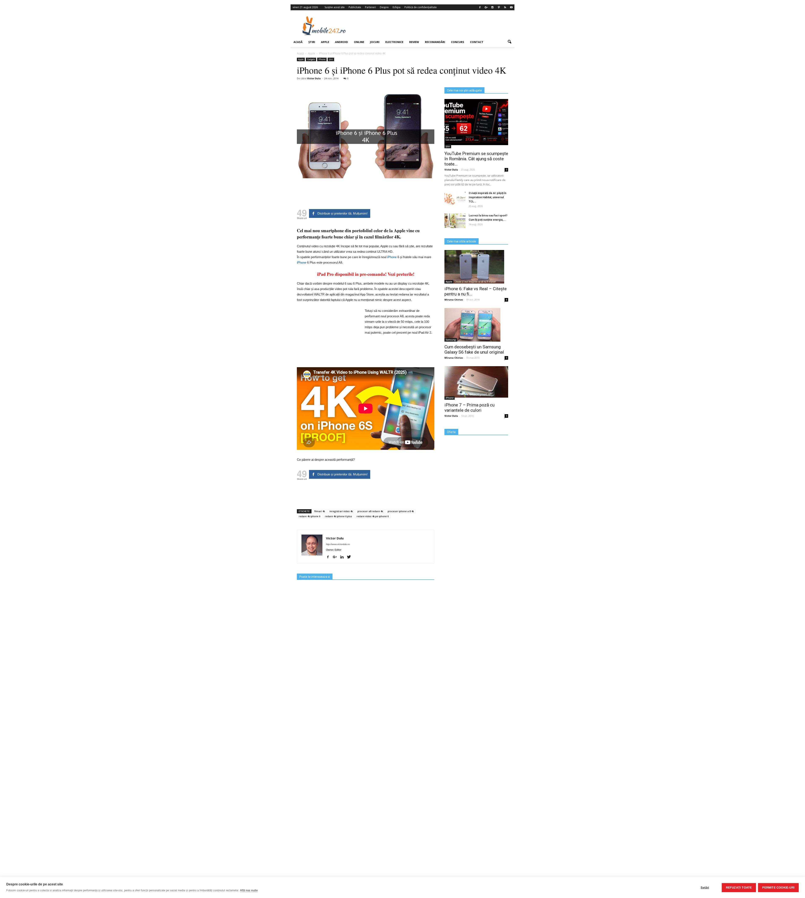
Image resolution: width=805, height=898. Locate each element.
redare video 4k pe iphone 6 (373, 516)
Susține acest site (335, 7)
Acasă (298, 42)
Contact (476, 42)
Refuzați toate (739, 887)
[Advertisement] (436, 25)
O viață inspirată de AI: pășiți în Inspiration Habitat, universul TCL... (487, 197)
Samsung (451, 339)
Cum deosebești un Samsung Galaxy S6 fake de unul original (474, 349)
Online (359, 42)
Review (414, 42)
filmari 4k (319, 511)
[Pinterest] (499, 7)
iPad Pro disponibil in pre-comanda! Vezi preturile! (365, 274)
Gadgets (311, 59)
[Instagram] (492, 7)
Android (341, 42)
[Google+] (486, 7)
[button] (509, 42)
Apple (325, 42)
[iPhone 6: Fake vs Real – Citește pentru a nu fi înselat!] (476, 267)
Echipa (396, 7)
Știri (311, 42)
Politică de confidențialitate (420, 7)
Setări (705, 887)
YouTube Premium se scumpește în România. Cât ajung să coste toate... (476, 159)
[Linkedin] (343, 557)
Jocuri (374, 42)
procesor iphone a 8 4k (401, 511)
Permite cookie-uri (778, 887)
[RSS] (505, 7)
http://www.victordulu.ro (338, 544)
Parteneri (370, 7)
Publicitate (355, 7)
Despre (384, 7)
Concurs (457, 42)
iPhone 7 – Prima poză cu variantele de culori (469, 407)
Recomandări (435, 42)
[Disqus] (365, 720)
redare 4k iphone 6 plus (338, 516)
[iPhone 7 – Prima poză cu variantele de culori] (476, 382)
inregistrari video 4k (341, 511)
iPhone (321, 59)
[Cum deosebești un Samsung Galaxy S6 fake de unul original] (476, 325)
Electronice (394, 42)
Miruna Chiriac (453, 299)
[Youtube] (511, 7)
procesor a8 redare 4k (370, 511)
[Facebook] (480, 7)
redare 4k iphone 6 (309, 516)
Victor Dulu (314, 78)
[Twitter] (350, 557)
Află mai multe (249, 890)
